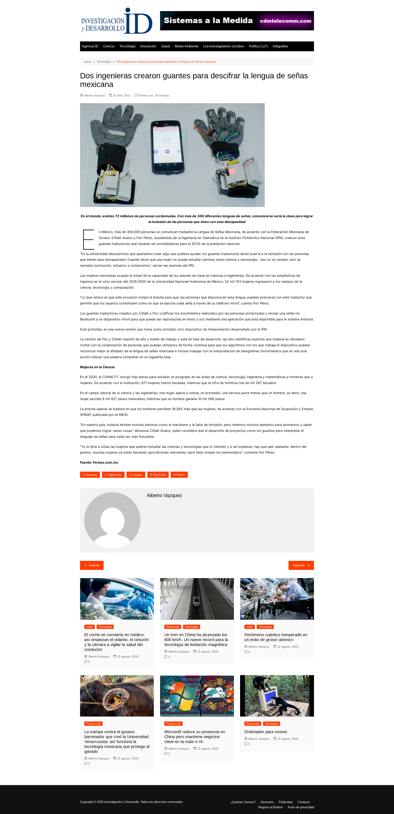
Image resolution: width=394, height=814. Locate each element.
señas (180, 474)
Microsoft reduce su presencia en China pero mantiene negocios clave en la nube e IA (194, 736)
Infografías (280, 46)
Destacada (172, 626)
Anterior (94, 565)
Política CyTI (258, 46)
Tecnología (127, 46)
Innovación (148, 46)
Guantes (91, 474)
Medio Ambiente (186, 46)
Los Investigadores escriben (223, 46)
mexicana (159, 474)
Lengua (137, 474)
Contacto (304, 802)
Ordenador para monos (265, 731)
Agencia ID (90, 46)
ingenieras (114, 474)
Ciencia (109, 46)
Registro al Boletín (270, 807)
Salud (165, 46)
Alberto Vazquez (94, 95)
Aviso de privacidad (301, 807)
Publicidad (285, 802)
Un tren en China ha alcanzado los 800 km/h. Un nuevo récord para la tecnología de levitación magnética (196, 639)
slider (89, 626)
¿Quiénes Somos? (242, 802)
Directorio (267, 802)
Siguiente (299, 565)
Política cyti (146, 95)
